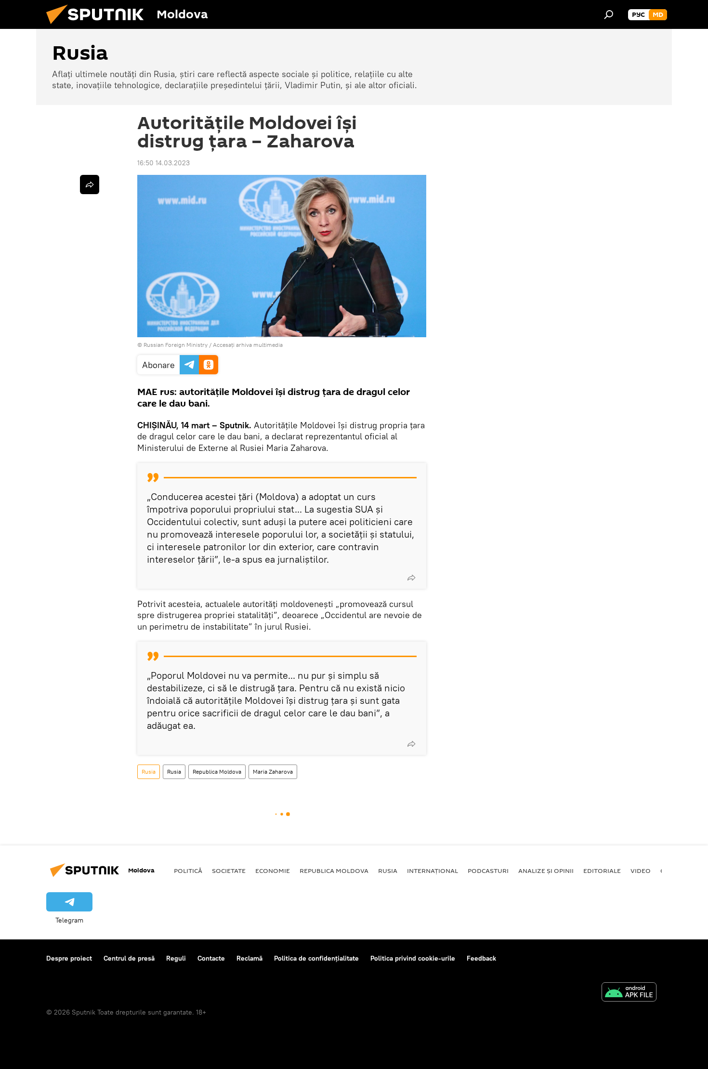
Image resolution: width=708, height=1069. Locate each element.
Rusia (149, 771)
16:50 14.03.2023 (163, 162)
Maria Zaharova (273, 771)
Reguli (176, 958)
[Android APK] (629, 993)
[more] (411, 577)
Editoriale (602, 870)
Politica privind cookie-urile (412, 958)
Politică (188, 870)
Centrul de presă (129, 958)
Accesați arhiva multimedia (248, 344)
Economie (272, 870)
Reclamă (249, 958)
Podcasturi (488, 870)
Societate (229, 870)
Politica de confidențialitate (316, 958)
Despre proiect (69, 958)
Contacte (211, 958)
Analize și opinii (546, 870)
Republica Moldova (217, 771)
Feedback (481, 958)
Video (640, 870)
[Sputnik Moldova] (99, 26)
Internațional (432, 870)
